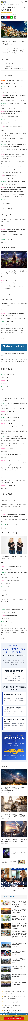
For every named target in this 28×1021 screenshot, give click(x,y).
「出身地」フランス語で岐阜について (13, 68)
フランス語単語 (9, 66)
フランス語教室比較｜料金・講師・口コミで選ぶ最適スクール (13, 1006)
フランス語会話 (9, 64)
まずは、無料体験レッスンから (13, 1018)
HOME (3, 4)
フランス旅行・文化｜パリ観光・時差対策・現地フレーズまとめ (13, 992)
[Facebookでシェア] (5, 17)
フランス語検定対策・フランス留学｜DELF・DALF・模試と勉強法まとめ (12, 1011)
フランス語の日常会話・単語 (13, 4)
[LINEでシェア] (11, 17)
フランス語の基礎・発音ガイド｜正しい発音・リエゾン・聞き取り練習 (13, 997)
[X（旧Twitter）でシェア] (2, 17)
